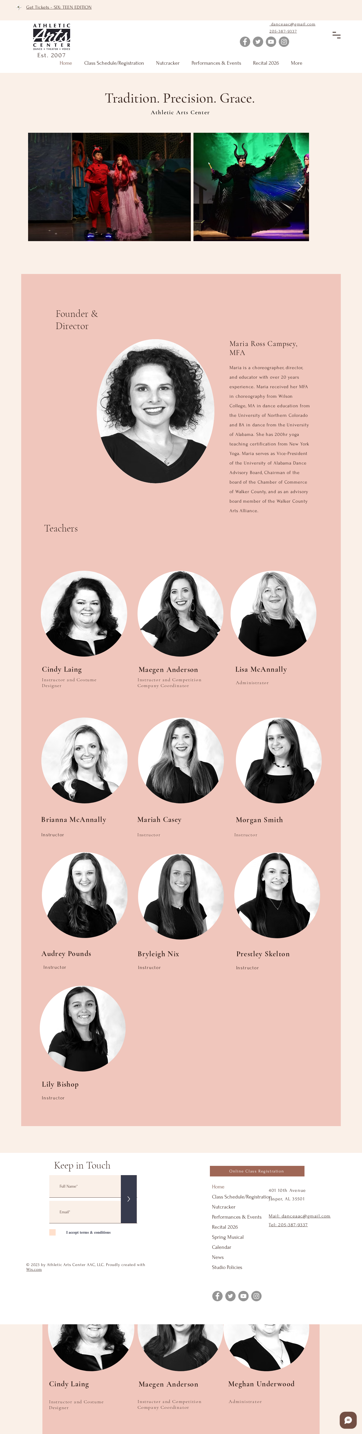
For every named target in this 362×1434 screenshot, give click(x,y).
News (218, 1257)
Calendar (221, 1247)
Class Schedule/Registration (242, 1197)
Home (218, 1187)
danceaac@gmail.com (293, 24)
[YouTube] (271, 42)
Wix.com (34, 1269)
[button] (337, 35)
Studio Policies (227, 1267)
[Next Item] (300, 187)
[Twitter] (258, 42)
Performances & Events (237, 1217)
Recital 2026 (225, 1227)
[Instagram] (284, 42)
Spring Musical (228, 1237)
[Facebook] (245, 42)
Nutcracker (224, 1207)
